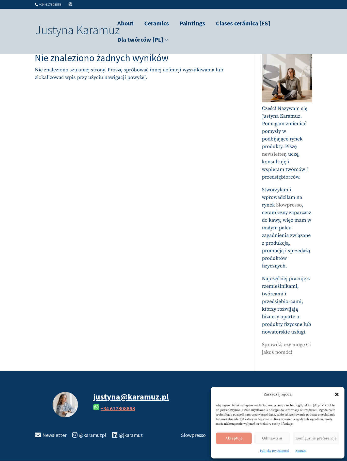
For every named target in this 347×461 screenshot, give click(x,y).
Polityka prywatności (274, 451)
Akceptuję (234, 438)
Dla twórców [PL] (140, 40)
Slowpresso (289, 205)
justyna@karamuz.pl (131, 397)
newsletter (273, 154)
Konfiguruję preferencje (316, 438)
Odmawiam (272, 438)
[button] (336, 394)
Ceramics (156, 24)
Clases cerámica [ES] (243, 24)
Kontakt (300, 451)
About (125, 24)
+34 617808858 (118, 409)
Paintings (192, 24)
